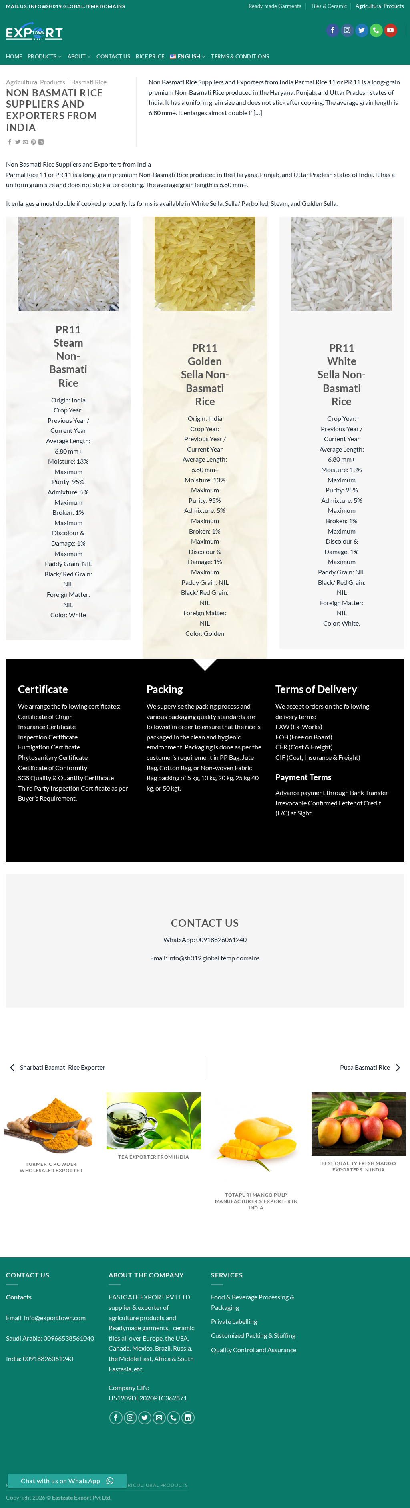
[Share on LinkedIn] (41, 142)
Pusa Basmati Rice (365, 1067)
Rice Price (150, 56)
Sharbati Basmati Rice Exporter (62, 1067)
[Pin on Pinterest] (33, 142)
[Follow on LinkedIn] (188, 1417)
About (77, 56)
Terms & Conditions (240, 56)
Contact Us (113, 56)
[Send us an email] (159, 1417)
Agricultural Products (380, 6)
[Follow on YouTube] (390, 30)
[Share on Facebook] (9, 142)
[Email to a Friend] (25, 142)
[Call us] (376, 30)
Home (14, 56)
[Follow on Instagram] (347, 30)
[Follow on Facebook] (332, 30)
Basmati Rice (89, 82)
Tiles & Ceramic (329, 6)
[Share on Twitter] (17, 142)
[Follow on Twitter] (361, 30)
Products (42, 56)
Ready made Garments (275, 6)
